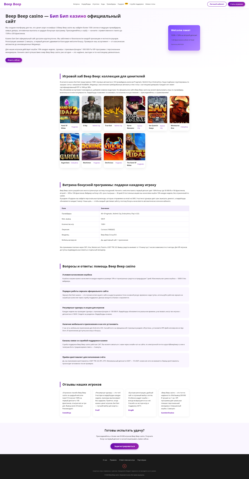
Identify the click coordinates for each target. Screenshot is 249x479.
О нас (105, 460)
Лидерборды (86, 4)
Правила (113, 460)
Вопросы (76, 4)
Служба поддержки (137, 4)
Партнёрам (141, 460)
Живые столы (150, 4)
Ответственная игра (127, 460)
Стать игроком (236, 4)
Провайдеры (111, 4)
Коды (103, 4)
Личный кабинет (217, 4)
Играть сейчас (14, 60)
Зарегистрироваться (124, 446)
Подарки (122, 4)
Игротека (95, 4)
